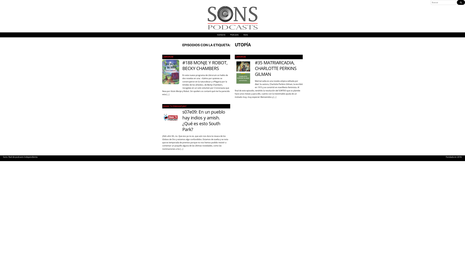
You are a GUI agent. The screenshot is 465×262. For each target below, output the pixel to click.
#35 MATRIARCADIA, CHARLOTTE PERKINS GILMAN (275, 68)
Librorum (168, 57)
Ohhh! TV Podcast (172, 106)
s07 (184, 106)
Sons (245, 35)
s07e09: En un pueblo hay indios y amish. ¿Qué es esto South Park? (203, 120)
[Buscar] (461, 2)
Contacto (221, 35)
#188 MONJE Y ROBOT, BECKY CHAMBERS (205, 65)
